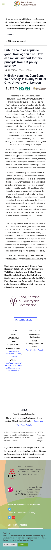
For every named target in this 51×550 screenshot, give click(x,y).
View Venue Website (24, 425)
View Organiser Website (35, 350)
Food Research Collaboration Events (13, 352)
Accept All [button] (22, 545)
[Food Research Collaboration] (25, 3)
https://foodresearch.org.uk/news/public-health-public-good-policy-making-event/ (14, 366)
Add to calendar (25, 320)
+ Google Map (37, 421)
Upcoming (13, 356)
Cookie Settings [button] (9, 545)
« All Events (10, 34)
